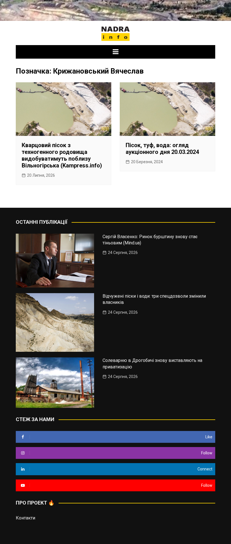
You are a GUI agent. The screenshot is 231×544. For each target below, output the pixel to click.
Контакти (25, 518)
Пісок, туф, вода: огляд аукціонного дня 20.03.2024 (162, 148)
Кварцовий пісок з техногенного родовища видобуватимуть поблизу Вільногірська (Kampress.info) (62, 155)
